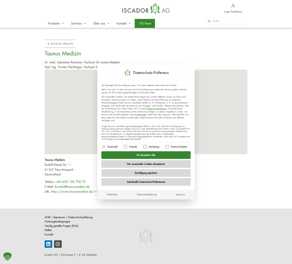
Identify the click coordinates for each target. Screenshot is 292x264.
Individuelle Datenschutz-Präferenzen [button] (146, 182)
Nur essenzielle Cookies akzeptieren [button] (146, 164)
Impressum (180, 195)
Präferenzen (112, 195)
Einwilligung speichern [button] (146, 173)
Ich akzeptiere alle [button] (146, 155)
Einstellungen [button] (141, 115)
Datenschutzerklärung (157, 109)
